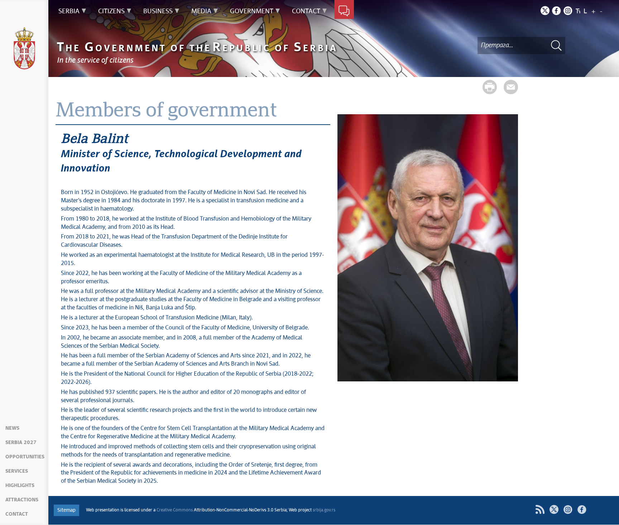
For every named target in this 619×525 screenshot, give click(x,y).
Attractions (21, 499)
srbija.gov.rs (324, 510)
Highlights (19, 485)
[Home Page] (24, 48)
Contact (16, 514)
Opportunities (24, 456)
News (12, 428)
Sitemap (66, 510)
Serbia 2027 (21, 442)
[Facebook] (556, 10)
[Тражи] (556, 45)
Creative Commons (175, 510)
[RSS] (540, 509)
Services (16, 471)
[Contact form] (344, 11)
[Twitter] (545, 10)
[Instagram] (567, 10)
